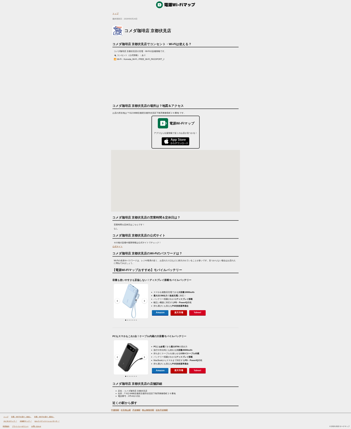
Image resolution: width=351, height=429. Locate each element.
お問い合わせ (36, 426)
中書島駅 (115, 410)
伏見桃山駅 (126, 410)
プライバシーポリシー (20, 426)
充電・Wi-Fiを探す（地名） (21, 417)
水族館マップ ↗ (26, 421)
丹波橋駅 (136, 410)
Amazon (160, 312)
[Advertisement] (175, 81)
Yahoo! (197, 312)
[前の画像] (117, 300)
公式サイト (117, 246)
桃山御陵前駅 (148, 410)
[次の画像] (144, 300)
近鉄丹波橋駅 (162, 410)
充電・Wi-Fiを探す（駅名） (44, 417)
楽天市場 (178, 312)
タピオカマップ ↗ (10, 421)
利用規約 (6, 426)
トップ (115, 13)
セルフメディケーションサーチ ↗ (47, 421)
